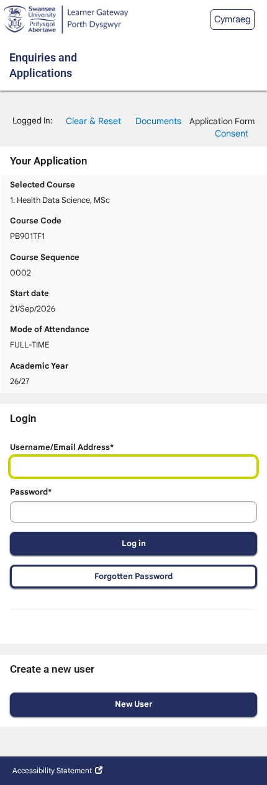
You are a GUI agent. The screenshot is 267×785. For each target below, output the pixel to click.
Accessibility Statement (52, 770)
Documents (158, 121)
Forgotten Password (133, 576)
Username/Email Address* (62, 447)
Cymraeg (232, 19)
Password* (31, 492)
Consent (231, 133)
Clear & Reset (93, 121)
